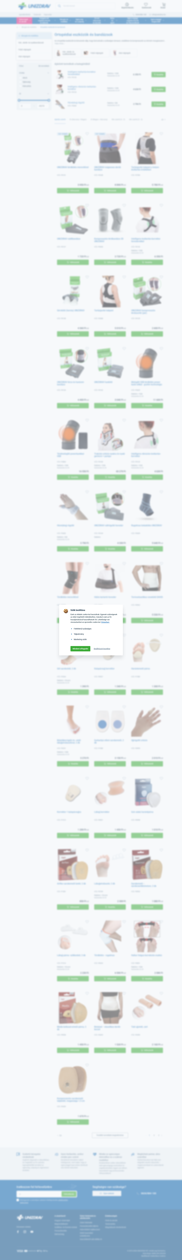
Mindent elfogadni (80, 649)
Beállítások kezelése (102, 649)
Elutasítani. (105, 622)
